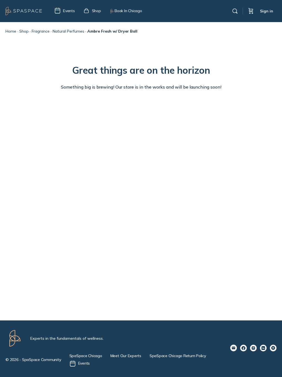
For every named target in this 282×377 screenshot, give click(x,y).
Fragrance (41, 31)
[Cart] (250, 11)
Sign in (266, 11)
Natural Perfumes (68, 31)
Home (11, 31)
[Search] (234, 11)
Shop (24, 31)
